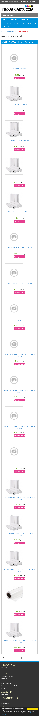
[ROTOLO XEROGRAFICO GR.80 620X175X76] (19, 237)
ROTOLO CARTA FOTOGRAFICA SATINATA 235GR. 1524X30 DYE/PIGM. (20, 642)
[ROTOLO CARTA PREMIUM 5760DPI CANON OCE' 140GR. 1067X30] (19, 380)
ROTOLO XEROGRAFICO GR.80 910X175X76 (20, 283)
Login (21, 1)
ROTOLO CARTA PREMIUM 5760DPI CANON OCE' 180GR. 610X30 (19, 320)
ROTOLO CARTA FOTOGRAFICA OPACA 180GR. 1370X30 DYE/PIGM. (19, 499)
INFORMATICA (25, 20)
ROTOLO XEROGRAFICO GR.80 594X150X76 (20, 212)
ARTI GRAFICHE (18, 23)
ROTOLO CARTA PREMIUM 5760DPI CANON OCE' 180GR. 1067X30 (19, 427)
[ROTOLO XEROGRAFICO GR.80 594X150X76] (19, 201)
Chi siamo (4, 667)
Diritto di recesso (6, 683)
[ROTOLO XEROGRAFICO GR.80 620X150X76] (19, 165)
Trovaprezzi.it (5, 701)
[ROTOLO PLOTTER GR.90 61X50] (19, 94)
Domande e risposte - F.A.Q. (9, 686)
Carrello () (8, 15)
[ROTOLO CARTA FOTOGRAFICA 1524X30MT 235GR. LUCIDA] (19, 594)
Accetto (32, 709)
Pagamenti (4, 678)
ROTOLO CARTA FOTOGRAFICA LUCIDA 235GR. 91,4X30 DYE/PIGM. (19, 570)
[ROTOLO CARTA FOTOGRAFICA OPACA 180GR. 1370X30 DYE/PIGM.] (19, 487)
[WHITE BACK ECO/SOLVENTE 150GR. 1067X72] (19, 451)
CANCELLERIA (14, 20)
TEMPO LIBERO (31, 23)
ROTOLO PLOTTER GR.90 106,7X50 (19, 140)
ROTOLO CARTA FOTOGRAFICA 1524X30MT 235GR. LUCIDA (19, 605)
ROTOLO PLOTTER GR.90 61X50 (19, 104)
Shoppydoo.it (5, 703)
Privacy (3, 688)
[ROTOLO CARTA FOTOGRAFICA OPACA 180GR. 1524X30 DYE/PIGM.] (19, 523)
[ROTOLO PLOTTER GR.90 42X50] (19, 58)
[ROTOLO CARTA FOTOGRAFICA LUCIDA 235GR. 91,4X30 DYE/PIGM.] (19, 559)
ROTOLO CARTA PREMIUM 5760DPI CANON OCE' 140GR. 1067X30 (19, 391)
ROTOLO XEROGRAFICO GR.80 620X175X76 (20, 247)
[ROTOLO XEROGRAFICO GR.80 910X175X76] (19, 272)
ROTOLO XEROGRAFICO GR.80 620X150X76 (20, 176)
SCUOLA (5, 26)
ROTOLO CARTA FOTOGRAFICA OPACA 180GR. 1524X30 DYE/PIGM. (19, 534)
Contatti (3, 670)
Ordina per (4, 36)
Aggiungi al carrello (19, 78)
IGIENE (5, 20)
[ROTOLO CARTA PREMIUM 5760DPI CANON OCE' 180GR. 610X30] (19, 308)
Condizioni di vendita (7, 676)
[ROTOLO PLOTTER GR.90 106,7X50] (19, 129)
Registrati (32, 1)
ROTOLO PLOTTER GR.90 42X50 (19, 69)
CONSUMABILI (7, 23)
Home (3, 32)
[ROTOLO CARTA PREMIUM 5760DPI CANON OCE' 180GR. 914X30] (19, 344)
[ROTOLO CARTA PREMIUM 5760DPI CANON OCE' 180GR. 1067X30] (19, 415)
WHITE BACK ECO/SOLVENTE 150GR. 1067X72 (19, 462)
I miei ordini (4, 694)
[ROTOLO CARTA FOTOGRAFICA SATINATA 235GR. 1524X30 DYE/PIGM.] (19, 630)
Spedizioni (4, 681)
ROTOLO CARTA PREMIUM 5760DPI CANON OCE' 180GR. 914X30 (19, 355)
